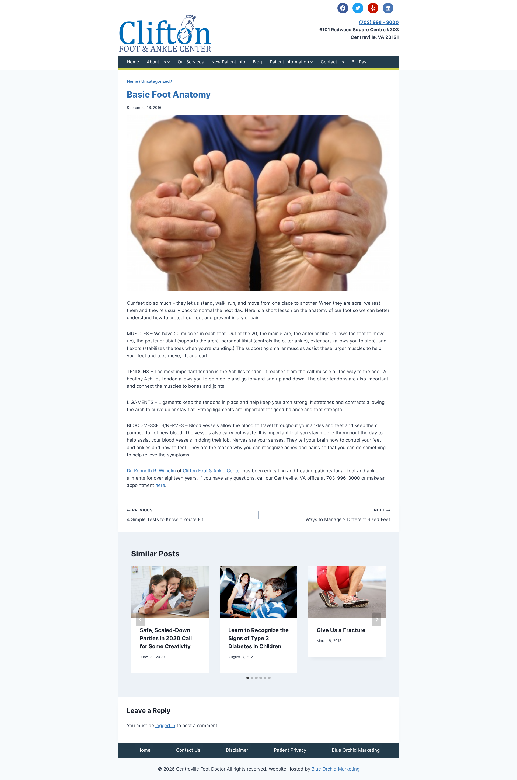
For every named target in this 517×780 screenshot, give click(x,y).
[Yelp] (373, 8)
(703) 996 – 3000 (379, 22)
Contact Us (332, 61)
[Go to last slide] (140, 619)
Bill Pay (359, 61)
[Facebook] (342, 8)
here (160, 485)
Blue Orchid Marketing (356, 750)
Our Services (191, 61)
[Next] (376, 619)
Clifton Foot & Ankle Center (212, 470)
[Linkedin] (388, 8)
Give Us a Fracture (341, 630)
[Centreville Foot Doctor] (165, 33)
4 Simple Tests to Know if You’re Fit (165, 515)
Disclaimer (237, 750)
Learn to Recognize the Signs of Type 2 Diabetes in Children (258, 638)
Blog (257, 61)
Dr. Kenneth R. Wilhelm (151, 470)
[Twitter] (357, 8)
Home (133, 61)
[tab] (247, 678)
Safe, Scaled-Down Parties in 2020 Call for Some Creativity (166, 638)
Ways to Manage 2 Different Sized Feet (348, 515)
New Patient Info (228, 61)
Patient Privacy (290, 750)
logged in (165, 725)
